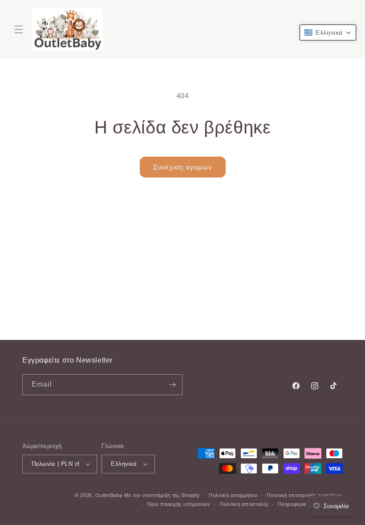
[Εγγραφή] (172, 384)
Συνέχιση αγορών (182, 167)
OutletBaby (108, 495)
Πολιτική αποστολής (244, 504)
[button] (18, 29)
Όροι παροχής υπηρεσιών (179, 504)
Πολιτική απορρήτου (233, 495)
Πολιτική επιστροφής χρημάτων (305, 495)
